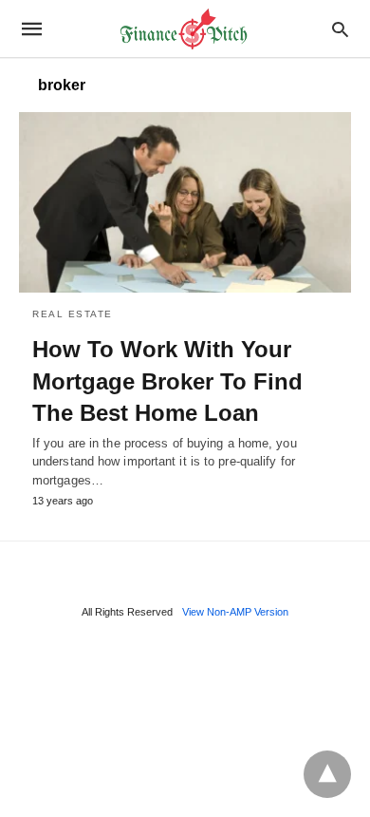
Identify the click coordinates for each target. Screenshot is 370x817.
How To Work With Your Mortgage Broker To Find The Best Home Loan (167, 381)
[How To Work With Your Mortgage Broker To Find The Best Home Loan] (185, 202)
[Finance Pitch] (184, 29)
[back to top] (327, 774)
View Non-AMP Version (235, 612)
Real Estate (72, 314)
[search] (340, 29)
